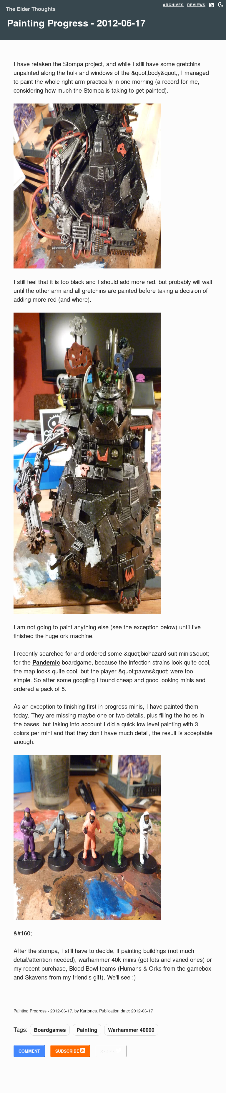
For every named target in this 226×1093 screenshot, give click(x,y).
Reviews (196, 4)
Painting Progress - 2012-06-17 (43, 1011)
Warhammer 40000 (131, 1029)
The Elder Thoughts (31, 9)
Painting (87, 1029)
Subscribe (67, 1051)
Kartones (88, 1011)
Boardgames (50, 1029)
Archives (173, 4)
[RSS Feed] (211, 5)
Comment (29, 1051)
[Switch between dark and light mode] (220, 4)
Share (108, 1051)
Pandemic (46, 662)
